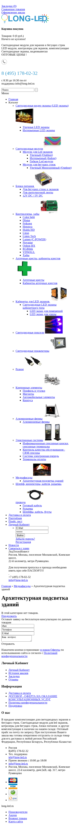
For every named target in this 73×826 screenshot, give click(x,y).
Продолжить (9, 616)
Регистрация (23, 541)
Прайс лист (15, 521)
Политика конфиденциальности (28, 702)
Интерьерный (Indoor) (43, 158)
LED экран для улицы (43, 314)
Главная (6, 586)
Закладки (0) (8, 6)
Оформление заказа (13, 12)
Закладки (14, 676)
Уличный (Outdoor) (41, 155)
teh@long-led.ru (18, 757)
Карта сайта (16, 821)
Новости (14, 545)
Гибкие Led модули (41, 161)
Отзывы (13, 679)
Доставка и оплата (20, 514)
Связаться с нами (19, 548)
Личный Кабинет (19, 524)
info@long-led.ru (18, 580)
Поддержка (15, 705)
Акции (13, 815)
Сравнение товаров (13, 9)
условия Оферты (50, 649)
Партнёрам (15, 518)
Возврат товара (18, 818)
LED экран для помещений (46, 311)
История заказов (18, 673)
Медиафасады (22, 586)
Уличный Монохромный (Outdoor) (51, 167)
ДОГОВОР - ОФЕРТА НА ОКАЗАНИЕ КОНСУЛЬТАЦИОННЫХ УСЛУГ (33, 698)
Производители (18, 811)
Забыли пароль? (25, 538)
